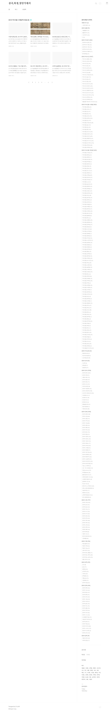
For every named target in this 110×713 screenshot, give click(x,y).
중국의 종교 (86, 592)
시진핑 (92, 672)
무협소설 (85, 578)
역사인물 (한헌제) (87, 298)
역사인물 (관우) (86, 305)
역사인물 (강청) (86, 166)
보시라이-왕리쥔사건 (88, 393)
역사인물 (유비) (86, 307)
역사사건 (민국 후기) (88, 95)
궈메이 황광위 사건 (87, 477)
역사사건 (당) (86, 72)
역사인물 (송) (86, 125)
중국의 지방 (86, 541)
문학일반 (85, 576)
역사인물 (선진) (86, 109)
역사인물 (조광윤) (87, 271)
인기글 (88, 654)
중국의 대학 (86, 527)
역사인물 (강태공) (87, 346)
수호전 (85, 573)
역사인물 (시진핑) (87, 152)
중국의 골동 (86, 608)
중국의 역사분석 (87, 40)
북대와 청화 (86, 529)
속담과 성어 (86, 638)
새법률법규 (85, 30)
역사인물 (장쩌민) (87, 157)
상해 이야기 (86, 550)
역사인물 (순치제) (87, 231)
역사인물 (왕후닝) (87, 155)
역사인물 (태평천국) (87, 138)
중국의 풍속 (86, 594)
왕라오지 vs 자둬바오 (88, 486)
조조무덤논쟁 (86, 358)
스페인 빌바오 (86, 25)
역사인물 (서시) (86, 341)
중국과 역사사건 (87, 56)
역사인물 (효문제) (87, 292)
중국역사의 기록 (87, 47)
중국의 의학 (86, 522)
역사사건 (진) (86, 63)
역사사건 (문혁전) (87, 97)
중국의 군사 (86, 384)
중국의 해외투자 (87, 456)
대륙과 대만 (86, 377)
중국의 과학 (86, 520)
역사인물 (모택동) (87, 175)
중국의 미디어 (86, 626)
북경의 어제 (86, 546)
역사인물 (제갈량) (87, 303)
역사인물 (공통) (86, 107)
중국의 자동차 (86, 436)
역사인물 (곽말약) (87, 173)
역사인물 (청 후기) (87, 136)
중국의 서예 (86, 601)
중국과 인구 (86, 513)
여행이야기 (85, 22)
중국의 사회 (86, 502)
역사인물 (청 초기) (87, 131)
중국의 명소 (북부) (87, 555)
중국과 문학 (86, 562)
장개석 (98, 677)
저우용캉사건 (86, 395)
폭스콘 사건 (85, 483)
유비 (95, 670)
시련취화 (85, 580)
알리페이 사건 (86, 481)
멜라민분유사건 (86, 474)
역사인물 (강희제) (87, 224)
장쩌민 (91, 670)
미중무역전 (85, 490)
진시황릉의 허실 (86, 617)
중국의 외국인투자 (87, 461)
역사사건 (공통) (87, 59)
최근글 (83, 654)
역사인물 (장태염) (87, 188)
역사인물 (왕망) (86, 319)
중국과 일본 (86, 379)
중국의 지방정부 (86, 388)
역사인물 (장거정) (87, 249)
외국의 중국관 (86, 386)
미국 (100, 672)
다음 (52, 82)
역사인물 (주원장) (87, 258)
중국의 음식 (86, 603)
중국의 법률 (86, 28)
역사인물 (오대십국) (87, 122)
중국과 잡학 (85, 635)
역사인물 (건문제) (87, 253)
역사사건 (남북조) (87, 70)
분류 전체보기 (87, 20)
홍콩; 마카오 (86, 559)
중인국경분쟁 (86, 406)
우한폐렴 (85, 538)
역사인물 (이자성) (87, 238)
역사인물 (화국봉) (87, 161)
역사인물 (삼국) (87, 116)
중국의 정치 (86, 370)
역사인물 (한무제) (87, 321)
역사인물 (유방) (86, 330)
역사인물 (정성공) (87, 226)
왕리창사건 (85, 402)
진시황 (88, 672)
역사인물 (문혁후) (87, 147)
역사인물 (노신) (86, 182)
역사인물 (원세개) (87, 193)
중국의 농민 (86, 507)
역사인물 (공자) (86, 343)
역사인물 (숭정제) (87, 242)
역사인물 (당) (86, 120)
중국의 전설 (86, 582)
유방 (90, 677)
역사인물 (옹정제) (87, 222)
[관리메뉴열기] (107, 3)
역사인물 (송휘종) (87, 267)
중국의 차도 (86, 606)
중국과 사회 (86, 500)
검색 (96, 3)
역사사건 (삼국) (86, 68)
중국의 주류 (86, 610)
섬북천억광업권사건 (87, 495)
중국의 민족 (86, 518)
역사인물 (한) (86, 113)
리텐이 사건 (85, 534)
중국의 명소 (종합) (87, 552)
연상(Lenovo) (86, 470)
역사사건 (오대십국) (87, 74)
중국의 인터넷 (86, 445)
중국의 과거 (86, 612)
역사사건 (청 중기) (87, 86)
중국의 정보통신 (86, 454)
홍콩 (88, 670)
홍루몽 (85, 569)
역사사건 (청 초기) (87, 83)
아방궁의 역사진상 (87, 619)
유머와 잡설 (86, 640)
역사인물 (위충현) (87, 247)
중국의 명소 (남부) (87, 557)
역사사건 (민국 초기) (88, 92)
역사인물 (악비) (86, 262)
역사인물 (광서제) (87, 197)
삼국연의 (85, 571)
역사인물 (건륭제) (87, 220)
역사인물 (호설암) (87, 204)
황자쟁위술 (85, 53)
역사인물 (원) (86, 127)
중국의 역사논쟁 (87, 351)
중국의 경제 (86, 414)
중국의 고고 (86, 615)
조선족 (84, 363)
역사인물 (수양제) (87, 287)
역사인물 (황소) (86, 274)
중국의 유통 (86, 425)
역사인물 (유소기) (87, 170)
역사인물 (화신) (86, 217)
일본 (87, 679)
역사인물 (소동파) (87, 265)
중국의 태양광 (86, 450)
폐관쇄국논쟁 (86, 353)
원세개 (90, 675)
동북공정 (85, 365)
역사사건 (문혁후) (87, 99)
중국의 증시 (86, 432)
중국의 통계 (85, 531)
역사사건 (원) (86, 79)
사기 (85, 672)
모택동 (90, 668)
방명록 (24, 9)
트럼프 (90, 679)
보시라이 (99, 668)
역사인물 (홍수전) (87, 213)
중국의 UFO (86, 633)
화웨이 (94, 668)
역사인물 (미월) (86, 337)
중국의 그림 (86, 599)
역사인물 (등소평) (87, 159)
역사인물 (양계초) (87, 200)
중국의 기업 (86, 423)
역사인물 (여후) (86, 325)
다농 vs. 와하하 (86, 465)
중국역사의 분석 (87, 49)
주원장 (83, 677)
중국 (98, 670)
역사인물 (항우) (86, 332)
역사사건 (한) (86, 65)
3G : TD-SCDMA (87, 468)
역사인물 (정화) (86, 251)
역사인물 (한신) (86, 328)
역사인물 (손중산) (87, 191)
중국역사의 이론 (87, 44)
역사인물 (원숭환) (87, 244)
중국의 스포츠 (86, 628)
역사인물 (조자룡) (87, 301)
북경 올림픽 (86, 543)
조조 (83, 670)
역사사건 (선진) (87, 61)
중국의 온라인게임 (87, 463)
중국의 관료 (86, 382)
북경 (83, 672)
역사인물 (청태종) (87, 233)
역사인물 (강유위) (87, 202)
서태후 (86, 668)
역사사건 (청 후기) (87, 88)
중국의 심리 (86, 504)
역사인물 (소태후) (87, 269)
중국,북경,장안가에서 (20, 3)
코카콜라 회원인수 (87, 479)
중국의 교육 (86, 525)
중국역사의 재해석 (87, 51)
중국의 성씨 (86, 516)
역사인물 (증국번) (87, 209)
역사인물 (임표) (86, 168)
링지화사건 (85, 397)
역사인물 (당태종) (87, 285)
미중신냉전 (85, 409)
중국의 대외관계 (87, 391)
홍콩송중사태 (86, 404)
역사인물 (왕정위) (87, 186)
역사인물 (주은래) (87, 179)
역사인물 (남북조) (87, 118)
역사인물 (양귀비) (87, 276)
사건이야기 (86, 35)
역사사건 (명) (86, 81)
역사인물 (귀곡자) (87, 339)
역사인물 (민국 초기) (88, 140)
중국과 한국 (86, 360)
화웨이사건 (85, 492)
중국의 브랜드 (86, 438)
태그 (16, 9)
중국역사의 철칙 (86, 42)
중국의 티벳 (85, 375)
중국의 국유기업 (87, 452)
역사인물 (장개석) (87, 177)
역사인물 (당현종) (87, 278)
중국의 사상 (86, 590)
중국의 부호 (86, 429)
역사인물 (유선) (86, 296)
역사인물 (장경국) (87, 164)
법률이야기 (85, 32)
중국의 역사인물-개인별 (89, 150)
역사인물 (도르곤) (87, 229)
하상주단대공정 (86, 355)
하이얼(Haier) (86, 472)
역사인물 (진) (86, 111)
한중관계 (85, 367)
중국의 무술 (86, 624)
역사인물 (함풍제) (87, 215)
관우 (85, 670)
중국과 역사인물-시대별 (89, 104)
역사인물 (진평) (86, 323)
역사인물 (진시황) (87, 334)
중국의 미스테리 (86, 630)
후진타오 (83, 679)
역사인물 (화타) (86, 312)
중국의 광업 (86, 434)
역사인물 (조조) (86, 310)
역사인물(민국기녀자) (88, 348)
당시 (84, 564)
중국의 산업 (86, 416)
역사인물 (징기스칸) (87, 260)
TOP (100, 707)
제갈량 (83, 668)
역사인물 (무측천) (87, 280)
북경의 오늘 (86, 548)
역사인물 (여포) (86, 314)
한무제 (98, 675)
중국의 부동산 (86, 443)
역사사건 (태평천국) (87, 90)
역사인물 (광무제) (87, 316)
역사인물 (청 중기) (87, 134)
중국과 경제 (86, 411)
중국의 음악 (85, 621)
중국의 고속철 (86, 447)
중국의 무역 (86, 421)
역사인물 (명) (86, 129)
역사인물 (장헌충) (87, 235)
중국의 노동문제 (86, 459)
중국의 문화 (86, 588)
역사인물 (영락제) (87, 256)
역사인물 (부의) (86, 195)
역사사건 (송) (86, 77)
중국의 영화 (86, 427)
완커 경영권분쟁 (86, 497)
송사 (84, 567)
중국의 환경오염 (86, 536)
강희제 (86, 675)
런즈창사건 (85, 400)
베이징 (96, 672)
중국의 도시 (86, 511)
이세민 (83, 675)
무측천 (94, 675)
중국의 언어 (86, 597)
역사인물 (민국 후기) (88, 143)
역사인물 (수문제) (87, 289)
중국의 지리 (86, 509)
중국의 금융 (86, 418)
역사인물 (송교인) (87, 184)
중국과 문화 (86, 585)
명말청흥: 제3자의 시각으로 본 (89, 101)
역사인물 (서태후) (87, 211)
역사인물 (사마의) (87, 294)
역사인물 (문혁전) (87, 145)
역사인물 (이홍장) (87, 206)
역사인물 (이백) (86, 283)
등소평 (86, 677)
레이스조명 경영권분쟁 (88, 488)
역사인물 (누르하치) (87, 240)
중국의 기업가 (86, 441)
